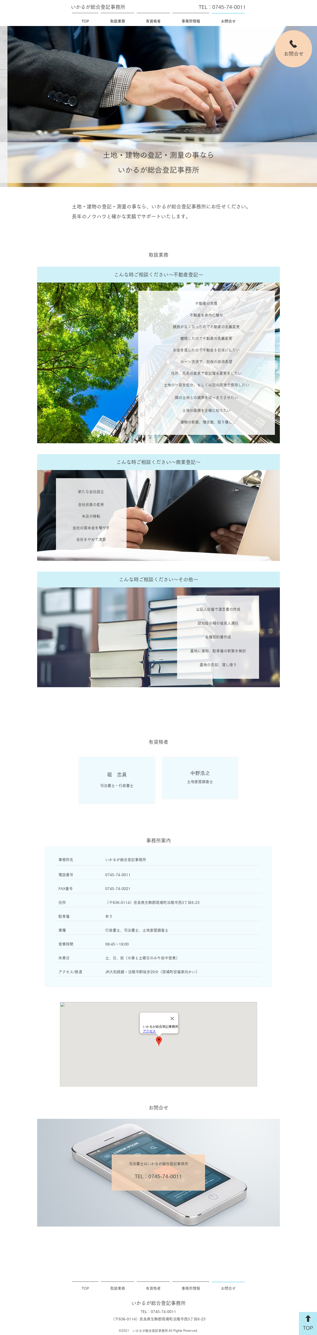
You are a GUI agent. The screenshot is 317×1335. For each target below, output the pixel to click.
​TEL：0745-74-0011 (222, 6)
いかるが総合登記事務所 (98, 6)
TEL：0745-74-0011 (158, 1176)
